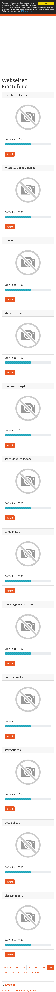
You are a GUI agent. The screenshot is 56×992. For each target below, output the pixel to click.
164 (36, 967)
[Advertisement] (28, 47)
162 (23, 967)
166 (50, 967)
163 (30, 967)
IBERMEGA (10, 985)
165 (43, 967)
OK (46, 4)
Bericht (9, 154)
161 (16, 967)
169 (19, 972)
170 (25, 972)
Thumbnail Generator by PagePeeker (19, 990)
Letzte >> (35, 972)
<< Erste (7, 967)
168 (12, 972)
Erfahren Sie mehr (26, 11)
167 (5, 972)
